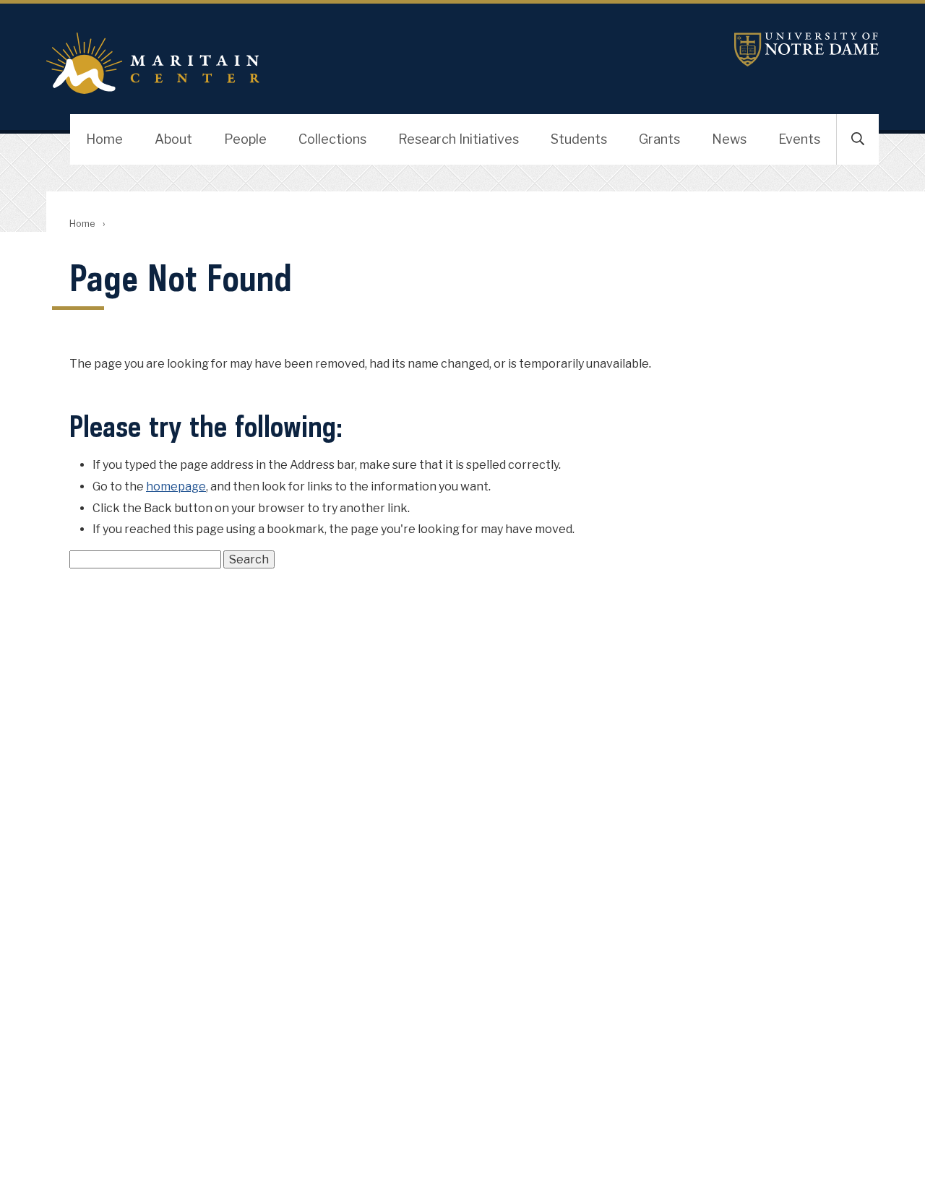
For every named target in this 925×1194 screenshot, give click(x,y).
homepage (176, 486)
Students (579, 139)
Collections (332, 139)
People (245, 139)
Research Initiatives (458, 139)
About (173, 139)
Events (799, 139)
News (729, 139)
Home (104, 139)
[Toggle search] (858, 139)
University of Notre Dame (806, 49)
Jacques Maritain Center (323, 63)
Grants (659, 139)
